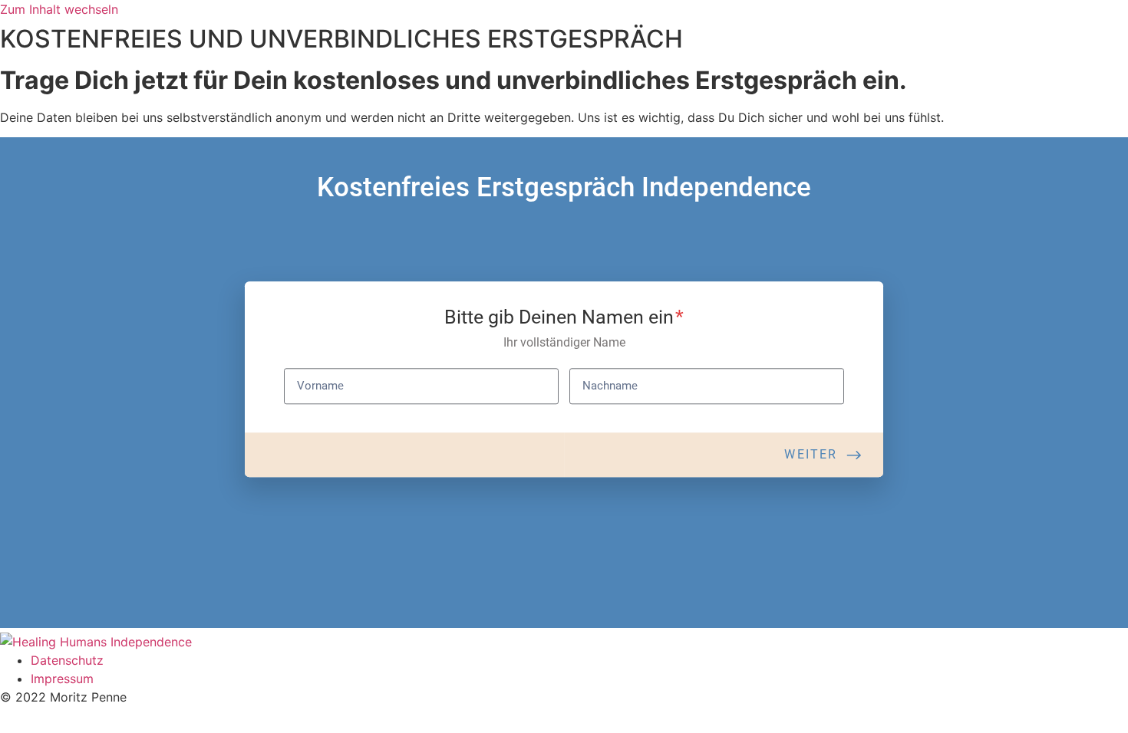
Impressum (62, 678)
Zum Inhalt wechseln (59, 9)
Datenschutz (67, 660)
